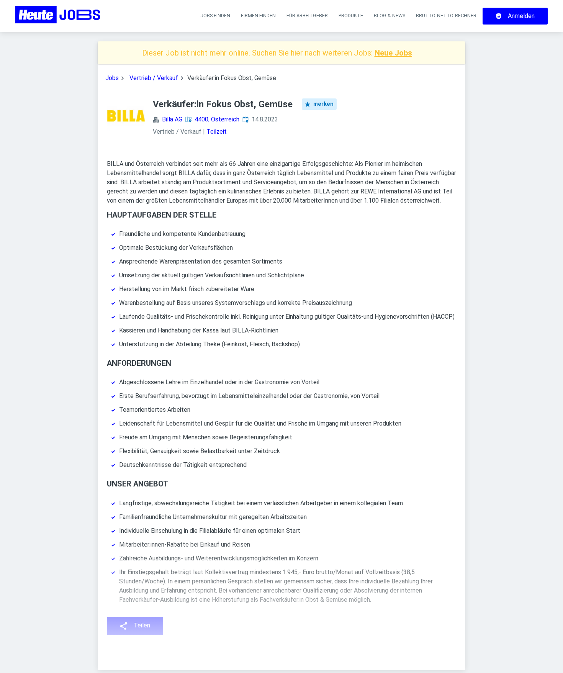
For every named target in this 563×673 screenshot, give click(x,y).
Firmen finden (258, 15)
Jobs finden (215, 15)
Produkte (351, 15)
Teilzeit (216, 131)
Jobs (112, 78)
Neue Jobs (393, 52)
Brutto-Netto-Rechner (446, 15)
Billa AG (172, 119)
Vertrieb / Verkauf (153, 78)
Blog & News (389, 15)
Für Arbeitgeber (307, 15)
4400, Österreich (217, 119)
